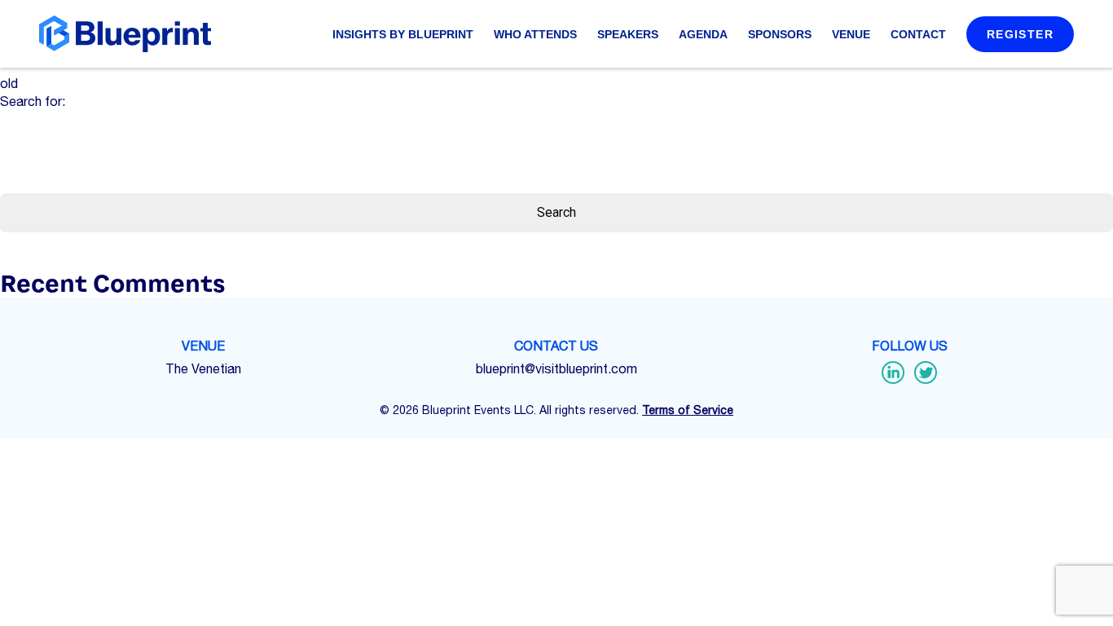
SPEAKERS (627, 34)
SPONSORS (780, 34)
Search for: (32, 101)
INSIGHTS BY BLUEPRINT (402, 34)
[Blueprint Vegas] (125, 33)
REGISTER (1020, 34)
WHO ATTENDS (535, 34)
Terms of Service (687, 410)
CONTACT (918, 34)
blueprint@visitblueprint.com (556, 368)
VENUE (851, 34)
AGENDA (703, 34)
